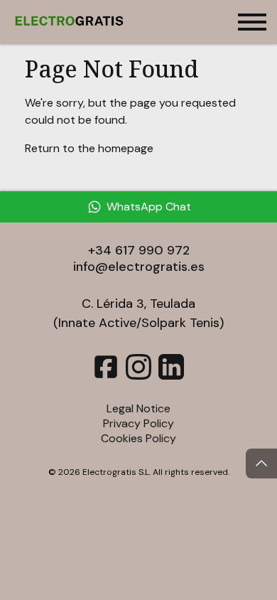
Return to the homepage (89, 148)
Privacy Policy (138, 423)
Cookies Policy (138, 438)
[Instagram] (138, 375)
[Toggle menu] (252, 22)
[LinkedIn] (171, 375)
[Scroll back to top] (261, 463)
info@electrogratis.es (139, 266)
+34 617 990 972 (139, 250)
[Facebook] (106, 375)
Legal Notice (138, 408)
